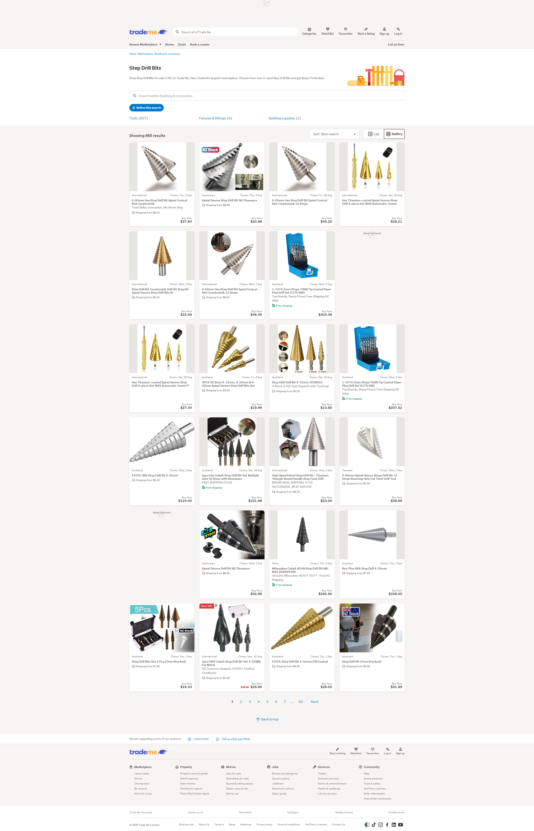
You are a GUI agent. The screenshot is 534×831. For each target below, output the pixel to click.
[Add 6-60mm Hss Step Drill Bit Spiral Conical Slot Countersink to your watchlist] (188, 148)
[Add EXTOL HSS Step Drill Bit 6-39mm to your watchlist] (188, 423)
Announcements (373, 778)
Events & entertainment (332, 783)
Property (186, 767)
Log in (398, 33)
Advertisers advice (283, 788)
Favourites (372, 753)
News (232, 824)
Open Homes (187, 783)
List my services (327, 793)
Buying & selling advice (239, 783)
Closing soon (141, 783)
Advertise (246, 824)
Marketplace (143, 767)
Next (314, 701)
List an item (396, 44)
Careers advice (281, 778)
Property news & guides (194, 773)
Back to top (269, 719)
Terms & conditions (288, 824)
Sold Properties (189, 778)
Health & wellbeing (329, 788)
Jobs (275, 767)
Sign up (384, 33)
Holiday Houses (344, 812)
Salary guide (279, 793)
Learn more (201, 739)
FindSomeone (397, 812)
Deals (182, 44)
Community (372, 767)
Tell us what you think (235, 739)
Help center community (377, 798)
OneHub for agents (191, 788)
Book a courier (199, 44)
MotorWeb (245, 812)
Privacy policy (264, 824)
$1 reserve (140, 788)
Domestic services (328, 778)
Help (366, 773)
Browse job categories (285, 773)
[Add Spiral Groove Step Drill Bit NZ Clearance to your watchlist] (258, 148)
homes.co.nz (195, 812)
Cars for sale (233, 773)
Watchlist (355, 753)
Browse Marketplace (143, 44)
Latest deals (141, 773)
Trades (322, 773)
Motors (231, 767)
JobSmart (278, 783)
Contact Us (338, 824)
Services (324, 767)
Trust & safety (372, 783)
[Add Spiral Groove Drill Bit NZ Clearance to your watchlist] (258, 516)
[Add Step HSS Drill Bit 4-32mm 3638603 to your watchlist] (329, 330)
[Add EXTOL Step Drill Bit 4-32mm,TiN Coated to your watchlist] (329, 609)
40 (300, 701)
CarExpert (293, 812)
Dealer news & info (237, 788)
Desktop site (186, 824)
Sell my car (232, 793)
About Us (204, 824)
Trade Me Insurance (140, 812)
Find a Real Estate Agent (194, 793)
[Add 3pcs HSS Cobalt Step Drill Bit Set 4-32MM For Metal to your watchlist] (258, 609)
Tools (133, 118)
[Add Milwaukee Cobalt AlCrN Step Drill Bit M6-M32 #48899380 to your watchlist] (329, 516)
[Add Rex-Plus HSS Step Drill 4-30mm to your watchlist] (399, 516)
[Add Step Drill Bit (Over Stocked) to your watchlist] (399, 609)
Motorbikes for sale (237, 778)
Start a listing (337, 753)
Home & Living (142, 793)
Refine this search (148, 108)
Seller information (374, 793)
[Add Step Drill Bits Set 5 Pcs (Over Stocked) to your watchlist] (188, 609)
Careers (219, 824)
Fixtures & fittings (213, 118)
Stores (169, 44)
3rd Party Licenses (375, 788)
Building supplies (282, 118)
